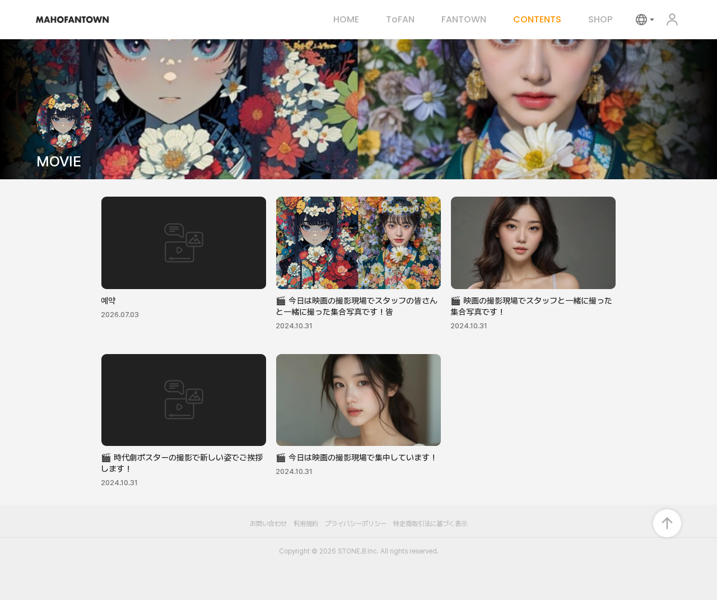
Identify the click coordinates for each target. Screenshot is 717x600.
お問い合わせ (268, 524)
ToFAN (400, 19)
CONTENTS (537, 19)
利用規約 (306, 524)
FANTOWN (463, 19)
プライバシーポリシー (356, 524)
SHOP (600, 19)
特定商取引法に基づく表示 (430, 524)
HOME (346, 19)
